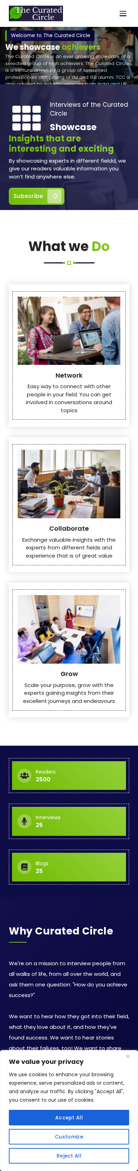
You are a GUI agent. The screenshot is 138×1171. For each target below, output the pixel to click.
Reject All (69, 1155)
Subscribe (28, 196)
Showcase (73, 127)
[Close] (130, 1056)
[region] (69, 1110)
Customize (69, 1136)
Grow (69, 673)
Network (69, 375)
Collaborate (69, 528)
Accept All (69, 1117)
